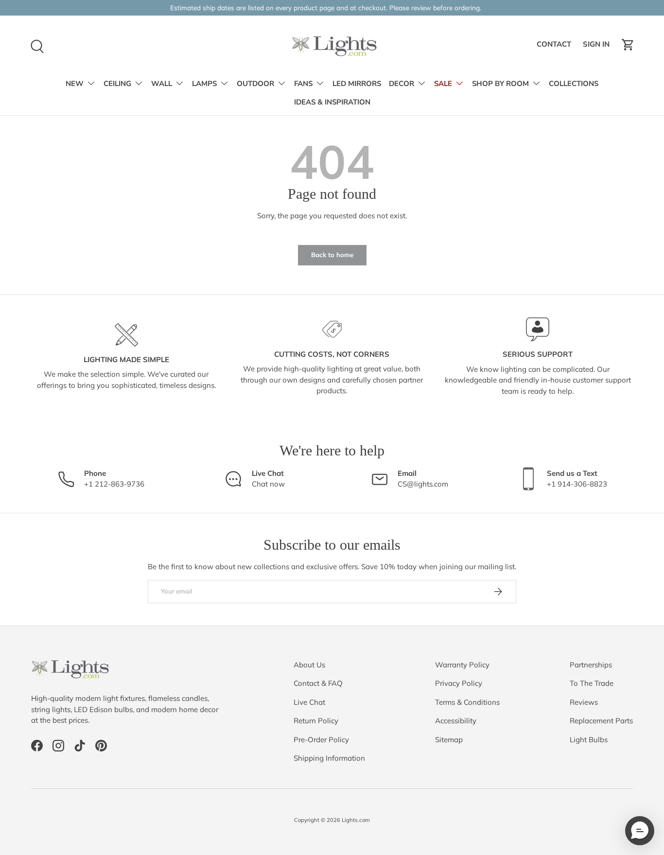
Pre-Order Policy (321, 739)
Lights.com (356, 820)
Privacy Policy (458, 683)
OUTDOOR (255, 83)
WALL (161, 83)
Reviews (584, 702)
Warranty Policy (462, 664)
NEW (75, 83)
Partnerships (591, 664)
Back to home (332, 255)
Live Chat (309, 702)
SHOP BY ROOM (500, 83)
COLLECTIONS (573, 83)
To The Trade (591, 683)
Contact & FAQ (318, 683)
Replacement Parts (601, 720)
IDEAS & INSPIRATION (332, 102)
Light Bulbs (589, 739)
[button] (628, 44)
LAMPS (204, 83)
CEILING (117, 83)
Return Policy (316, 720)
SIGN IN (597, 47)
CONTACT (555, 47)
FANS (303, 83)
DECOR (401, 83)
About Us (309, 664)
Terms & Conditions (467, 702)
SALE (443, 83)
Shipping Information (329, 758)
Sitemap (449, 739)
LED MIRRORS (356, 83)
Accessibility (455, 720)
